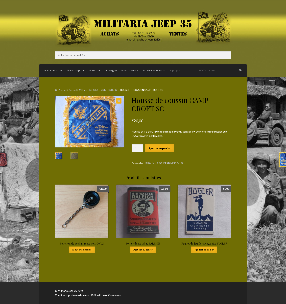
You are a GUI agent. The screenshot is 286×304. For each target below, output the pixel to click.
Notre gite (111, 70)
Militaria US (51, 70)
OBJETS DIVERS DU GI (105, 89)
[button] (118, 101)
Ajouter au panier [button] (81, 249)
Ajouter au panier (159, 148)
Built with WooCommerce (106, 295)
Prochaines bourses (154, 70)
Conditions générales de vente (72, 295)
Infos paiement (129, 70)
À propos (175, 70)
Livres (92, 70)
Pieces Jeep (73, 70)
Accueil (63, 89)
